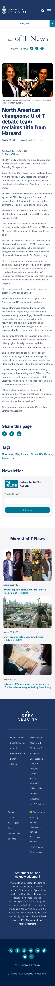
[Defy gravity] (27, 713)
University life (36, 788)
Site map (12, 838)
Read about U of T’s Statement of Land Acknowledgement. (29, 920)
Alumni (13, 748)
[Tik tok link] (44, 950)
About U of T (35, 742)
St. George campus (34, 819)
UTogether (34, 798)
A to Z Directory (37, 804)
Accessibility (13, 822)
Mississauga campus (35, 829)
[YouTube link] (30, 950)
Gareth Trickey (12, 154)
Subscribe (28, 509)
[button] (42, 10)
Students (25, 454)
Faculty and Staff (17, 753)
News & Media (36, 737)
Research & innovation (35, 780)
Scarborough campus (35, 839)
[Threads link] (31, 956)
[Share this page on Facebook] (11, 433)
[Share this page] (19, 433)
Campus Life (8, 457)
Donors (13, 758)
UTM (16, 454)
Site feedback (14, 833)
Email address (11, 494)
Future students (17, 737)
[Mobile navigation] (49, 10)
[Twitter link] (31, 48)
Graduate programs (34, 770)
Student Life (37, 454)
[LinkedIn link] (37, 950)
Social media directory (27, 965)
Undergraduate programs (36, 760)
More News (7, 454)
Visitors (13, 764)
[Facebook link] (36, 48)
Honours (48, 454)
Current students (17, 742)
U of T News (27, 39)
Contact (11, 812)
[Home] (14, 10)
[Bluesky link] (24, 956)
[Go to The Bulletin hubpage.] (11, 484)
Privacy (11, 828)
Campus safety (36, 852)
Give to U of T (36, 748)
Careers (11, 817)
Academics (35, 753)
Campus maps (36, 846)
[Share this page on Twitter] (4, 433)
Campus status (39, 812)
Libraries (33, 793)
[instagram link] (42, 48)
